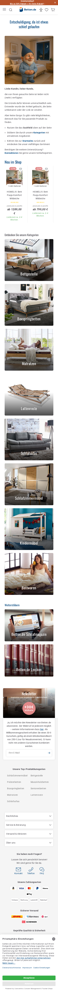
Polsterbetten (14, 782)
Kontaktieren (12, 153)
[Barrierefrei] (41, 10)
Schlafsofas (13, 801)
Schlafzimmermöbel (17, 775)
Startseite (28, 141)
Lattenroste (37, 795)
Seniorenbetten (38, 788)
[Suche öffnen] (10, 10)
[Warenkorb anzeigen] (53, 9)
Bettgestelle (37, 775)
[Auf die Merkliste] (21, 169)
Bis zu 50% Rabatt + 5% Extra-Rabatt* (27, 4)
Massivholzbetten (40, 782)
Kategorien (39, 132)
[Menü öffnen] (5, 10)
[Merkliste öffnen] (47, 9)
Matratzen (12, 795)
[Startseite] (28, 10)
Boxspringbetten (15, 788)
